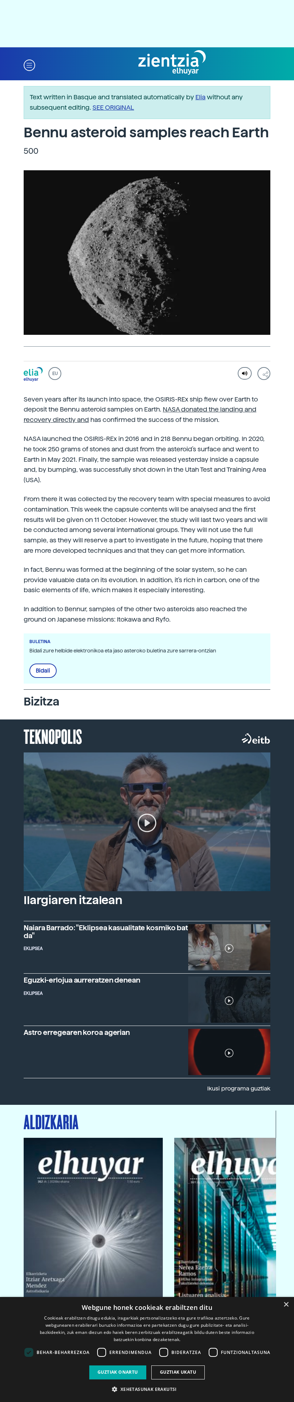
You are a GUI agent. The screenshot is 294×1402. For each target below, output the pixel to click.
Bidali (43, 670)
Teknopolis (53, 736)
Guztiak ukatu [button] (178, 1372)
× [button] (286, 1304)
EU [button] (55, 373)
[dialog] (147, 1349)
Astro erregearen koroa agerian (77, 1032)
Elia (200, 97)
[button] (29, 64)
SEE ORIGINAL (113, 107)
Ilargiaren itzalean (73, 900)
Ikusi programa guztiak (238, 1088)
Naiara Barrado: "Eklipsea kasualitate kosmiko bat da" (106, 931)
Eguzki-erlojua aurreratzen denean (82, 980)
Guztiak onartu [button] (118, 1372)
